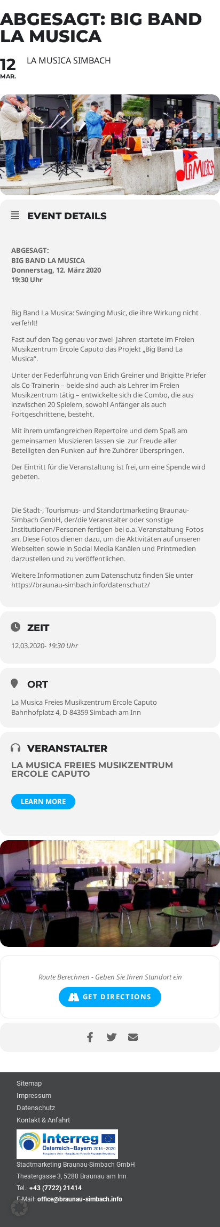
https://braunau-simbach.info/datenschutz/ (80, 584)
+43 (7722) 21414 (55, 1188)
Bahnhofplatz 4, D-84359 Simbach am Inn (76, 712)
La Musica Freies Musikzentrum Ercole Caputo (84, 702)
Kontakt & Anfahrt (43, 1120)
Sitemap (29, 1083)
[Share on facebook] (90, 1037)
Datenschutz (36, 1108)
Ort (37, 684)
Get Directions (117, 996)
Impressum (34, 1096)
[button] (19, 1208)
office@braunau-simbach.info (79, 1199)
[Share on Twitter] (111, 1037)
